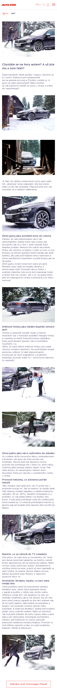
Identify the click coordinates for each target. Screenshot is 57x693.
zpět (13, 13)
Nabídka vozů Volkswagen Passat (28, 684)
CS (37, 5)
